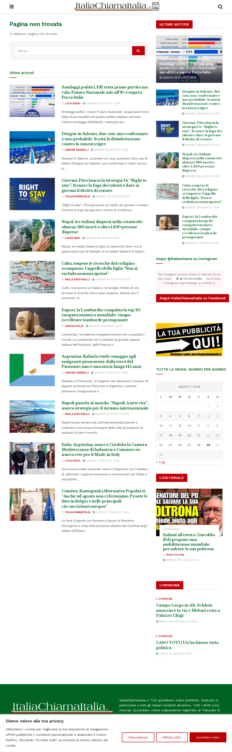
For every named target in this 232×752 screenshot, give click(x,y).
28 (199, 445)
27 (189, 445)
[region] (116, 733)
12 (179, 425)
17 (161, 435)
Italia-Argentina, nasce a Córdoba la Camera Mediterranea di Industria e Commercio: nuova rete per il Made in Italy (104, 449)
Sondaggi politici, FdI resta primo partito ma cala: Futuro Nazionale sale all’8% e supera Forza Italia (105, 92)
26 (180, 445)
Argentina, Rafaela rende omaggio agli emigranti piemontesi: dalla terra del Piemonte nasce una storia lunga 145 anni (101, 361)
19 (179, 435)
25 (170, 445)
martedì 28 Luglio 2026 (181, 560)
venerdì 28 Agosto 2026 (102, 103)
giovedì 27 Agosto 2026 (105, 326)
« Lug (160, 462)
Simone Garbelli (77, 149)
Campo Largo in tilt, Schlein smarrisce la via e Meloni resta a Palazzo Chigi (188, 610)
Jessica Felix (74, 326)
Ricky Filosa (175, 554)
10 (161, 425)
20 (189, 435)
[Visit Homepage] (116, 6)
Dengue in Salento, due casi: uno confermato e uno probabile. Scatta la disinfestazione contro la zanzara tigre (105, 138)
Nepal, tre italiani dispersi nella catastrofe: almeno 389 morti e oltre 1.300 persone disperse (102, 226)
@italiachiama (190, 278)
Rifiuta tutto (172, 737)
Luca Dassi (72, 103)
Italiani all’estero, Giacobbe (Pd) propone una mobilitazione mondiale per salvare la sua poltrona (189, 542)
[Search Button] (220, 7)
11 (170, 425)
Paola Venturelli (77, 279)
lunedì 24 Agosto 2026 (175, 653)
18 (170, 435)
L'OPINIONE (164, 598)
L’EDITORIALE (171, 529)
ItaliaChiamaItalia (77, 196)
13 (189, 425)
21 (198, 435)
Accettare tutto (208, 737)
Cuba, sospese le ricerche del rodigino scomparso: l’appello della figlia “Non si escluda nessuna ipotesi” (100, 268)
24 (161, 445)
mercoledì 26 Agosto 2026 (177, 621)
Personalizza (138, 737)
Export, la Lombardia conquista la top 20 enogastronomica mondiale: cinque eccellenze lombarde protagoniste (101, 315)
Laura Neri (72, 238)
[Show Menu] (12, 7)
